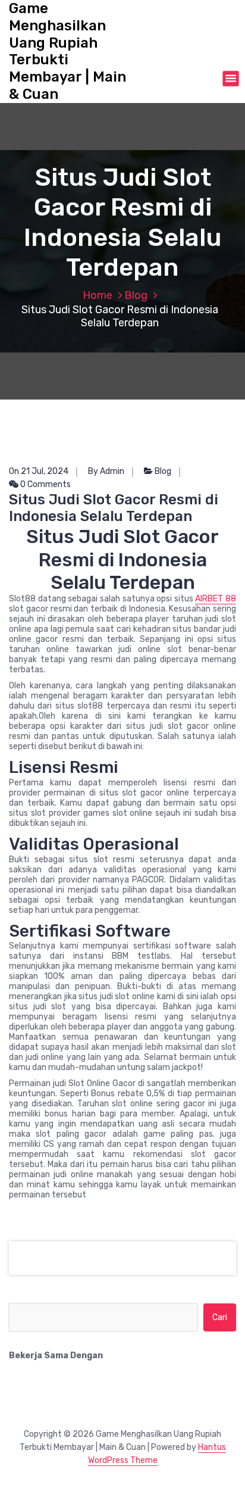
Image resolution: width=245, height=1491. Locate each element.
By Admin (106, 471)
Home (97, 295)
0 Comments (44, 484)
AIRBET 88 (215, 599)
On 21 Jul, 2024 (38, 471)
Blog (135, 295)
